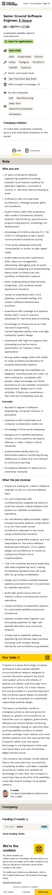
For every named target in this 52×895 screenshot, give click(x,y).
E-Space (25, 20)
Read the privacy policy (12, 883)
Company (35, 150)
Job (19, 150)
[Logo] (10, 4)
